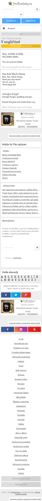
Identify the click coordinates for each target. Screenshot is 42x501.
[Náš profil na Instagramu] (21, 329)
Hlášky (21, 424)
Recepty (21, 383)
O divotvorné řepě (10, 158)
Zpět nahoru (21, 370)
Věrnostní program (21, 464)
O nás (21, 339)
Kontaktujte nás (21, 343)
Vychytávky (21, 428)
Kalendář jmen (21, 437)
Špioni (5, 178)
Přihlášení (30, 21)
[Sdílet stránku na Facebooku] (6, 295)
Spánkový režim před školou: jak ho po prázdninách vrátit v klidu (21, 209)
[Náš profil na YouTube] (34, 329)
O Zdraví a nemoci (10, 165)
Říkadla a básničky (14, 38)
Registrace (11, 21)
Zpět (21, 34)
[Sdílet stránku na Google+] (26, 295)
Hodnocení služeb (21, 446)
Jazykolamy (21, 406)
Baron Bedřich (8, 161)
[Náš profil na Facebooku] (7, 329)
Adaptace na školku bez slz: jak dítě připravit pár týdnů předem (21, 203)
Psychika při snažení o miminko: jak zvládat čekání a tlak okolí (21, 199)
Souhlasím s (13, 258)
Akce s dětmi (21, 433)
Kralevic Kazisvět (9, 168)
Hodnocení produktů (21, 442)
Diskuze (21, 375)
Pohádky (21, 415)
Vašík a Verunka (9, 174)
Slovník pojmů (21, 460)
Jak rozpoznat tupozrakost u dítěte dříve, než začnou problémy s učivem (21, 189)
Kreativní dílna (21, 379)
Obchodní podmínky (21, 357)
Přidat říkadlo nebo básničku (22, 46)
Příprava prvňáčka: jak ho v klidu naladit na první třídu (21, 206)
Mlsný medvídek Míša (11, 155)
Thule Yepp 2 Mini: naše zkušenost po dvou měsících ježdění (21, 193)
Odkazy (21, 361)
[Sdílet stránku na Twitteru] (16, 295)
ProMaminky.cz (16, 492)
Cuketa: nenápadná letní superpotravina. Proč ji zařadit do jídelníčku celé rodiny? (21, 196)
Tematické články (21, 392)
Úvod (4, 38)
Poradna (21, 388)
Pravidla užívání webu (21, 352)
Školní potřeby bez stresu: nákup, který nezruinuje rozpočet (21, 213)
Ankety (21, 473)
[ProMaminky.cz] (21, 4)
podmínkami (17, 258)
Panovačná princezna (11, 171)
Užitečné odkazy (21, 455)
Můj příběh (21, 397)
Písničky (21, 419)
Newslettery (21, 484)
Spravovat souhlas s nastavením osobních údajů (25, 499)
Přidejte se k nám (21, 348)
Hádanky (21, 410)
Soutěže (21, 469)
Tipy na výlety (21, 451)
